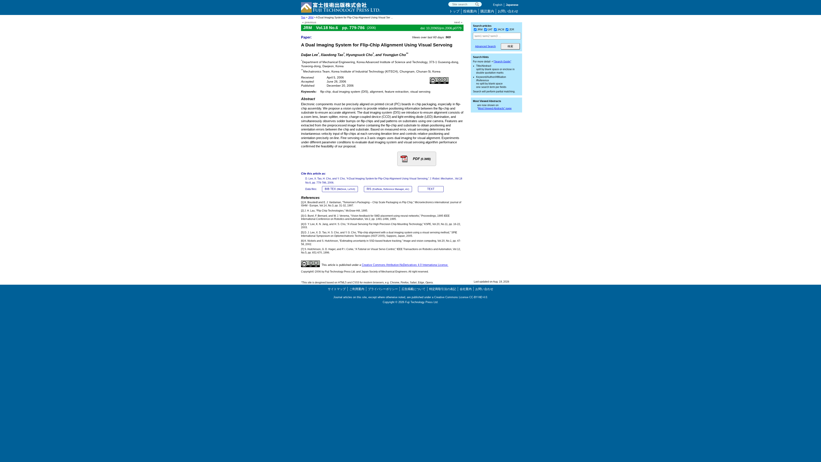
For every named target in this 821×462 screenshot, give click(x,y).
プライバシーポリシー (383, 289)
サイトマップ (337, 289)
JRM (310, 17)
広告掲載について (413, 289)
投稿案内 (470, 11)
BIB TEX (340, 189)
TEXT (431, 189)
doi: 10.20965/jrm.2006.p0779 (440, 28)
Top (303, 17)
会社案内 (466, 289)
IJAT (489, 29)
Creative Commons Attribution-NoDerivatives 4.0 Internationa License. (405, 265)
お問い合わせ (508, 11)
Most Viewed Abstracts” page (495, 108)
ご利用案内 (356, 289)
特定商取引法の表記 (442, 289)
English (497, 4)
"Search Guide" (502, 61)
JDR (511, 29)
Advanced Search (485, 46)
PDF (422, 159)
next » (458, 22)
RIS (388, 189)
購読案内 (487, 11)
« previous (309, 22)
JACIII (500, 29)
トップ (454, 11)
